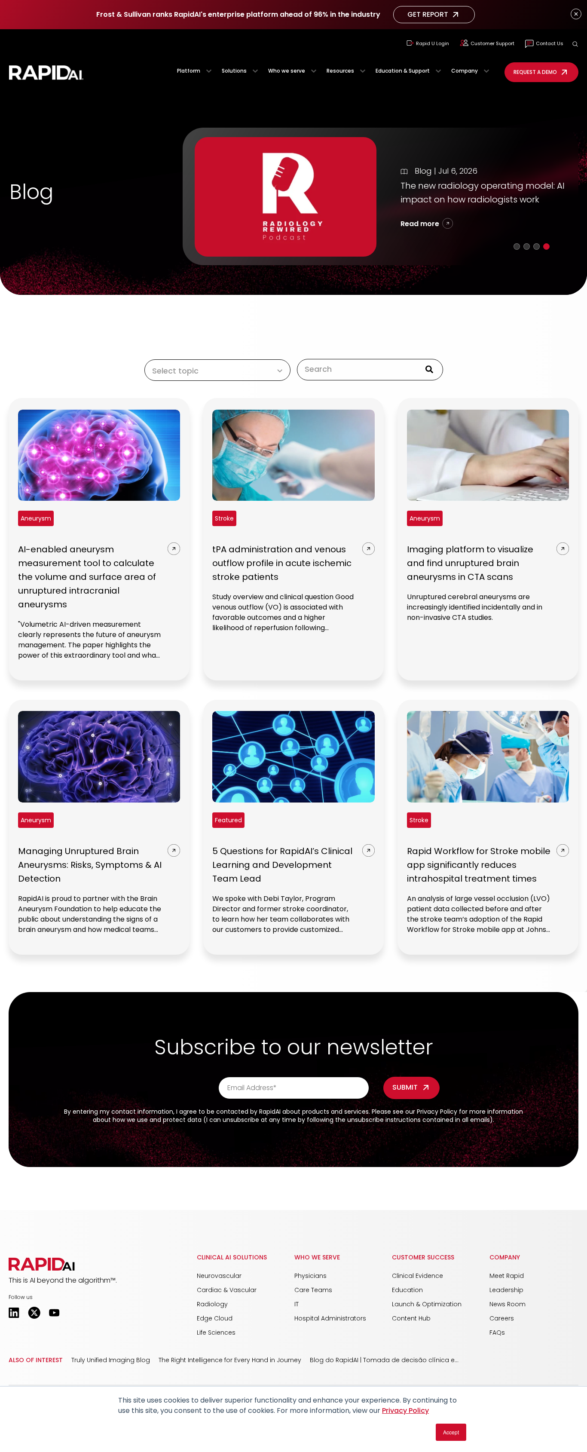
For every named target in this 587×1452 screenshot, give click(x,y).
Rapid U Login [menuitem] (432, 43)
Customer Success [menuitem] (423, 1257)
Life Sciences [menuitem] (216, 1332)
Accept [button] (451, 1432)
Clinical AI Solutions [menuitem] (232, 1257)
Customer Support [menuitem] (492, 43)
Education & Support (403, 70)
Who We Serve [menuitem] (317, 1257)
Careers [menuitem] (501, 1318)
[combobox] (364, 369)
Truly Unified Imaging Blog (110, 1360)
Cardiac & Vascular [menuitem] (227, 1290)
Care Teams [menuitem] (313, 1290)
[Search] (429, 370)
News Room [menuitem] (507, 1304)
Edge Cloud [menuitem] (214, 1318)
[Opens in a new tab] (14, 1313)
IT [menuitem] (296, 1304)
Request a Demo (535, 72)
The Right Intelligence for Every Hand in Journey (230, 1360)
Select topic (175, 370)
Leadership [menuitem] (506, 1290)
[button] (575, 44)
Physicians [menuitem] (310, 1275)
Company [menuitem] (504, 1257)
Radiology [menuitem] (212, 1304)
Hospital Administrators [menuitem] (330, 1318)
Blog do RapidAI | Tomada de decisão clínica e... (384, 1360)
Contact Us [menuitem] (549, 43)
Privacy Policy (405, 1410)
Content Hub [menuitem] (411, 1318)
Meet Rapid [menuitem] (506, 1275)
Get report (427, 14)
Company (464, 70)
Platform (188, 70)
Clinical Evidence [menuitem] (417, 1275)
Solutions (234, 70)
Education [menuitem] (407, 1290)
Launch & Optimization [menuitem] (427, 1304)
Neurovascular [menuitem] (219, 1275)
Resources (340, 70)
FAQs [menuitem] (497, 1332)
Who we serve (286, 70)
